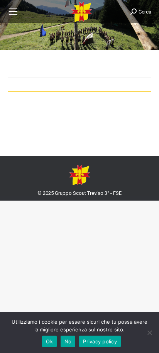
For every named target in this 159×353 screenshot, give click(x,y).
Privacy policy (100, 341)
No (68, 341)
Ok (49, 341)
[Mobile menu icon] (13, 11)
